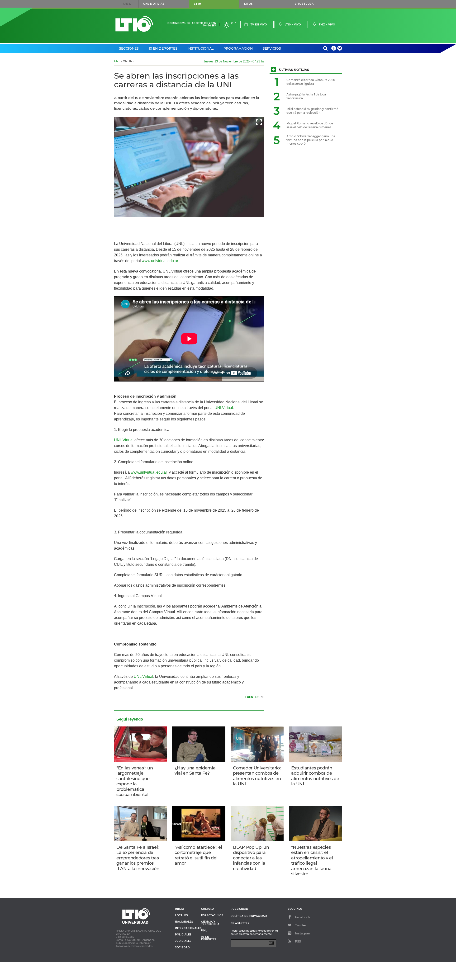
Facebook (302, 917)
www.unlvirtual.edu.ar (159, 261)
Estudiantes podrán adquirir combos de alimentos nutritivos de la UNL (315, 776)
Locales (181, 915)
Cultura (207, 909)
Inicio (179, 909)
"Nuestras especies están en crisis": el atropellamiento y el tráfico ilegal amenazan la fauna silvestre (312, 861)
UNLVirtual (223, 408)
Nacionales (184, 922)
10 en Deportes (163, 48)
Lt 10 (134, 24)
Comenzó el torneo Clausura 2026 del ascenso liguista (310, 81)
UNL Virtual (123, 440)
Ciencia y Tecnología (210, 923)
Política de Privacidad (249, 916)
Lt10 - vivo (293, 24)
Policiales (183, 934)
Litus (248, 4)
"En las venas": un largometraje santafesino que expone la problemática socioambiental (134, 781)
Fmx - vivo (327, 24)
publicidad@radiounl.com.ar (133, 943)
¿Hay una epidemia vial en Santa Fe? (195, 770)
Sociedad (182, 947)
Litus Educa (304, 4)
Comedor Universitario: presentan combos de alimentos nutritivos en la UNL (257, 776)
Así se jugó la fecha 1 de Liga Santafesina (306, 96)
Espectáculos (212, 915)
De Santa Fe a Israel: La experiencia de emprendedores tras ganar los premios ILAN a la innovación (137, 858)
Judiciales (183, 941)
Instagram (303, 933)
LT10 (197, 4)
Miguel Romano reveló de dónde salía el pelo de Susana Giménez (309, 125)
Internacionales (186, 928)
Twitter (300, 925)
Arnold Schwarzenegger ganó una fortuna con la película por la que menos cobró (310, 139)
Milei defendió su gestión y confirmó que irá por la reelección (312, 110)
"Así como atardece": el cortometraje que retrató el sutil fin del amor (198, 855)
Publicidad (239, 908)
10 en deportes (208, 938)
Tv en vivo (259, 24)
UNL (127, 4)
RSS (298, 941)
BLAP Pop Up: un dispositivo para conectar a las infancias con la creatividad (251, 858)
